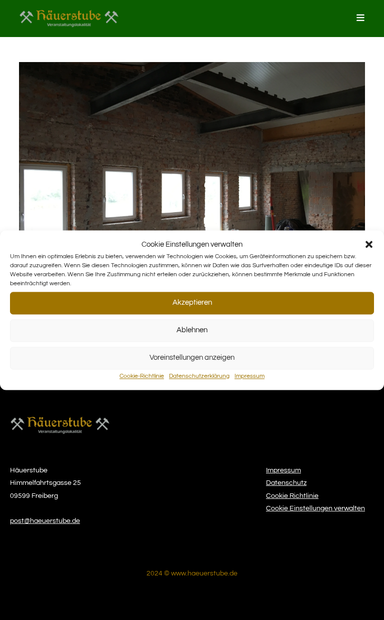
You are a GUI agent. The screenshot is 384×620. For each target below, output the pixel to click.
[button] (369, 244)
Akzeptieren (192, 302)
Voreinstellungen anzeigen (192, 357)
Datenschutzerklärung (199, 376)
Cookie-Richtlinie (142, 376)
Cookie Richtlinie (292, 495)
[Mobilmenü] (360, 18)
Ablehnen (192, 330)
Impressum (249, 376)
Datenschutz (286, 482)
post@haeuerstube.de (45, 520)
